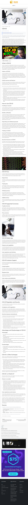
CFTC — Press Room (5, 410)
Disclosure (21, 487)
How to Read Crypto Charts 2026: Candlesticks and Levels (9, 430)
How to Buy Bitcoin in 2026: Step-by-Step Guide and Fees (9, 432)
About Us (21, 484)
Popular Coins (3, 493)
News (2, 492)
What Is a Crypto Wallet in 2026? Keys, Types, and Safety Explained (10, 433)
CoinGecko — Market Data (6, 412)
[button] (14, 5)
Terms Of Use (21, 492)
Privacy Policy (21, 490)
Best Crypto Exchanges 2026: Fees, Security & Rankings (8, 435)
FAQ (2, 489)
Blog (2, 484)
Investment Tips (3, 490)
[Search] (2, 427)
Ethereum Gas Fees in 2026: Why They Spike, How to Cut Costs (9, 436)
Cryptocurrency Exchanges (4, 487)
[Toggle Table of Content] (9, 60)
